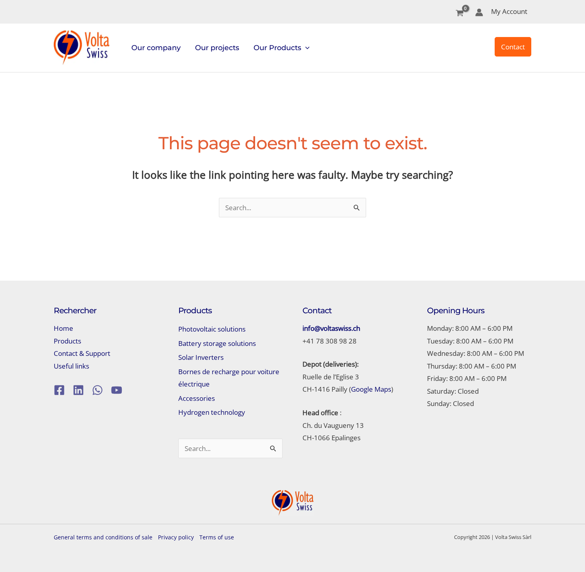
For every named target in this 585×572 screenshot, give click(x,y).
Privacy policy (176, 537)
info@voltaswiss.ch (331, 328)
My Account (509, 11)
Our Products (277, 47)
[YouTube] (116, 390)
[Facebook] (59, 390)
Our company (156, 47)
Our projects (217, 47)
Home (63, 328)
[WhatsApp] (97, 390)
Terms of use (216, 537)
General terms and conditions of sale (103, 537)
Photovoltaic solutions (212, 329)
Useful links (71, 366)
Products (67, 341)
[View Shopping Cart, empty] (459, 13)
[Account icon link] (479, 12)
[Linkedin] (78, 390)
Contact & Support (82, 353)
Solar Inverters (201, 357)
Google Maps (371, 389)
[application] (305, 48)
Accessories (196, 398)
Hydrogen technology (211, 412)
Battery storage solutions (217, 343)
